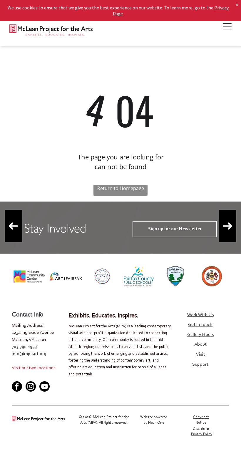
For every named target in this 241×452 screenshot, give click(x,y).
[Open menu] (227, 26)
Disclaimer (201, 428)
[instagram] (31, 387)
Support (200, 364)
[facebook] (16, 376)
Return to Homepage (120, 188)
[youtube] (35, 376)
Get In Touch (200, 324)
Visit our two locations (33, 368)
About (200, 344)
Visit (200, 354)
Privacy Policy (201, 434)
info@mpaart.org (29, 354)
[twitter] (25, 376)
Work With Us (200, 315)
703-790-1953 (24, 346)
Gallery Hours (200, 334)
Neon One (156, 423)
